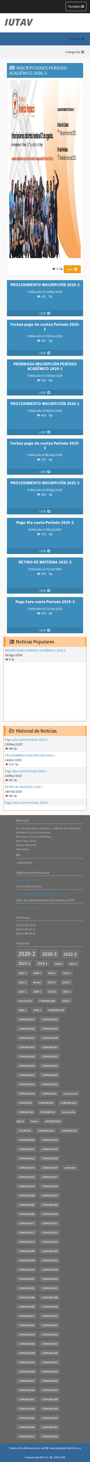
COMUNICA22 (50, 1149)
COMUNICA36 (26, 1065)
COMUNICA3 (25, 1112)
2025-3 (52, 991)
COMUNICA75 (26, 1242)
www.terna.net (37, 1448)
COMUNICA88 (50, 1297)
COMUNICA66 (26, 1390)
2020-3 (49, 954)
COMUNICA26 (26, 1028)
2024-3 (37, 991)
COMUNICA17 (50, 1177)
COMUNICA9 (46, 1102)
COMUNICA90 (50, 1306)
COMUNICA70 (50, 1316)
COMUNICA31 (26, 1019)
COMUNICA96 (50, 1269)
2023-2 (22, 973)
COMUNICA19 (50, 1140)
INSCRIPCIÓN (53, 1121)
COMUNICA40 (47, 1001)
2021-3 (22, 982)
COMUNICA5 (49, 1093)
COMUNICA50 (50, 1186)
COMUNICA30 (50, 1084)
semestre (70, 1167)
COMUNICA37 (50, 1047)
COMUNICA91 (26, 1288)
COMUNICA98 (26, 1353)
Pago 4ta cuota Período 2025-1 (26, 771)
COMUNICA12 (46, 1130)
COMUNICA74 (50, 1232)
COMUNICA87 (50, 1288)
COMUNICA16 (26, 1167)
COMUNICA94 (26, 1260)
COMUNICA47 (50, 1362)
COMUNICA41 (50, 1065)
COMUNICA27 (26, 1038)
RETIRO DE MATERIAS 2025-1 (24, 787)
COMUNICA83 (26, 1214)
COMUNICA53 (26, 1325)
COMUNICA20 (50, 1158)
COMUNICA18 (26, 1093)
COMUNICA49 (50, 1371)
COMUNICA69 (26, 1408)
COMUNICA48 (26, 1371)
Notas (37, 982)
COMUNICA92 (50, 1279)
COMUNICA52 (50, 1325)
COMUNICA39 (50, 1056)
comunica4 (70, 1093)
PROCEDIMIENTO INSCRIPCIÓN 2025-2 (30, 755)
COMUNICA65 (50, 1390)
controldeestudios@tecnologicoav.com (41, 894)
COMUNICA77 (26, 1223)
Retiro (34, 1121)
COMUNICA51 (50, 1343)
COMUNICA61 (50, 1427)
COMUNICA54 (26, 1334)
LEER (43, 313)
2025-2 (51, 982)
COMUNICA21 (26, 1149)
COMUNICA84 (26, 1251)
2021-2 (73, 963)
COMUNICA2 (47, 1112)
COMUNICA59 (50, 1418)
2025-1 (52, 973)
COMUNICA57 (26, 1381)
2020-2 (26, 953)
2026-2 (66, 1001)
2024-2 (58, 963)
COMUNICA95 (26, 1269)
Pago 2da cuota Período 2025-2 (26, 739)
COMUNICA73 (50, 1223)
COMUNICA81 (26, 1204)
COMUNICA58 (50, 1381)
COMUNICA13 (69, 1130)
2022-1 (67, 973)
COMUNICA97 (26, 1279)
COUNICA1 (24, 1130)
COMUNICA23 (26, 1158)
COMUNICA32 (26, 1075)
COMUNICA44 (50, 1436)
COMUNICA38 (26, 1056)
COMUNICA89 (26, 1306)
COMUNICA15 (26, 1177)
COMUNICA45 (26, 1362)
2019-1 (42, 963)
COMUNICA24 (26, 1186)
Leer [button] (70, 269)
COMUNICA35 (26, 1084)
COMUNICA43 (26, 1140)
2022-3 (66, 982)
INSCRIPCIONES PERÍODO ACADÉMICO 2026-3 (35, 650)
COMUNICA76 (50, 1242)
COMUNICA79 (50, 1195)
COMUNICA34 (50, 1075)
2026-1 (22, 1010)
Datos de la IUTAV (27, 907)
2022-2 (70, 954)
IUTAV (19, 22)
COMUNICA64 (50, 1408)
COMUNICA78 (50, 1214)
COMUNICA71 (26, 1316)
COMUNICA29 (56, 1010)
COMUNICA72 (26, 1232)
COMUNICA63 (26, 1418)
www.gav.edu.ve (26, 880)
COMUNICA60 (26, 1427)
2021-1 (22, 991)
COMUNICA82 (50, 1204)
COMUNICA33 (26, 1047)
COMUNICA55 (50, 1334)
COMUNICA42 (50, 1019)
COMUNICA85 (50, 1251)
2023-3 (24, 963)
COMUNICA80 (26, 1195)
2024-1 (37, 973)
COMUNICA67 (26, 1399)
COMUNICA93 (50, 1260)
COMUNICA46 (50, 1353)
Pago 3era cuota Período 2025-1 (27, 803)
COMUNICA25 (50, 1028)
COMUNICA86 (26, 1297)
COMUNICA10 (68, 1102)
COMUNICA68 (50, 1399)
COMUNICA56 (26, 1343)
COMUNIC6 (25, 1102)
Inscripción (25, 1001)
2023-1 (67, 991)
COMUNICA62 (26, 1436)
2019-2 (37, 1010)
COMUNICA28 (50, 1038)
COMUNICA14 (50, 1167)
